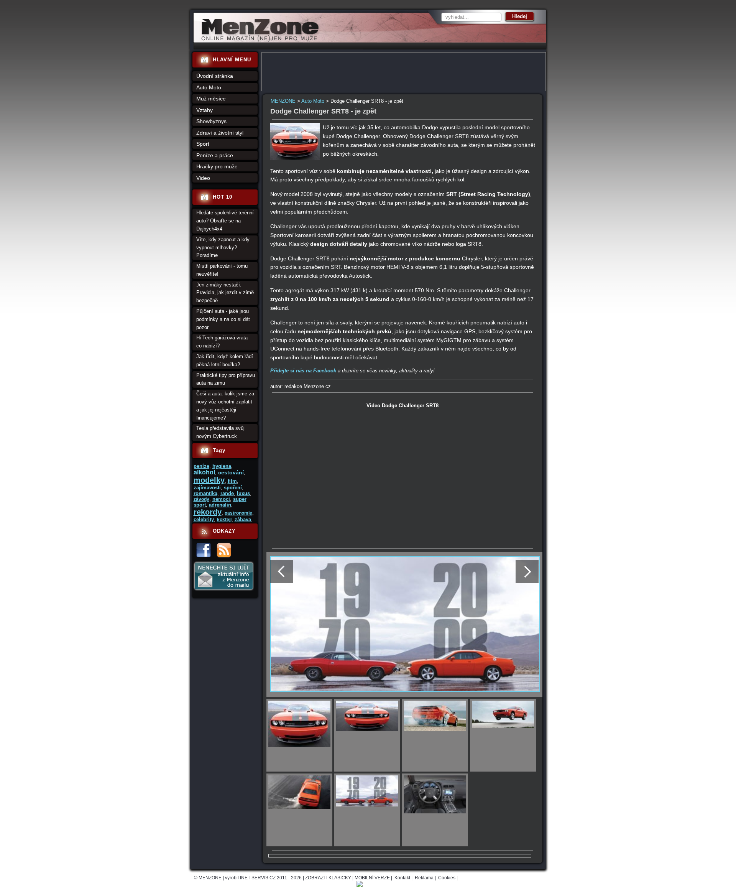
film (232, 481)
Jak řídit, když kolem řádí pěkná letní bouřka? (224, 360)
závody (201, 499)
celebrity (204, 519)
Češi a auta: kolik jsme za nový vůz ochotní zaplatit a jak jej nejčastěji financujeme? (225, 405)
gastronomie (238, 513)
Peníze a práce (214, 155)
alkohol (204, 472)
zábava (243, 519)
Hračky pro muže (217, 166)
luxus (243, 493)
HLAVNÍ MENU (232, 60)
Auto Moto (312, 101)
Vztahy (204, 110)
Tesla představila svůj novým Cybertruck (220, 432)
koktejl (224, 519)
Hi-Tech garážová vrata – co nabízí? (224, 342)
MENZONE (283, 101)
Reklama (424, 877)
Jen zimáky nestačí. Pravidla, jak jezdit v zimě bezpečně (225, 293)
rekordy (208, 512)
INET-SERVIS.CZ (258, 877)
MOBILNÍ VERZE (372, 877)
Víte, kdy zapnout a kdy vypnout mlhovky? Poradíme (223, 247)
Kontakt (402, 877)
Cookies (446, 877)
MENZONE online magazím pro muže (257, 40)
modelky (209, 480)
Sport (202, 144)
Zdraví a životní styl (219, 133)
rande (227, 493)
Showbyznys (211, 121)
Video (203, 178)
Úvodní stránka (214, 76)
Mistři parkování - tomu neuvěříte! (222, 270)
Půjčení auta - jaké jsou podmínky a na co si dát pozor (223, 319)
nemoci (221, 499)
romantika (205, 493)
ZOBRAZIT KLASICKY (328, 877)
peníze (201, 466)
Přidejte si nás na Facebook (303, 371)
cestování (231, 472)
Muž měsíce (211, 98)
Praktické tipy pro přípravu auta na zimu (225, 379)
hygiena (221, 466)
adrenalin (220, 505)
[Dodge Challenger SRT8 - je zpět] (295, 158)
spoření (233, 487)
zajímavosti (207, 487)
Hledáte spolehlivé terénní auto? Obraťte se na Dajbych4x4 (225, 221)
